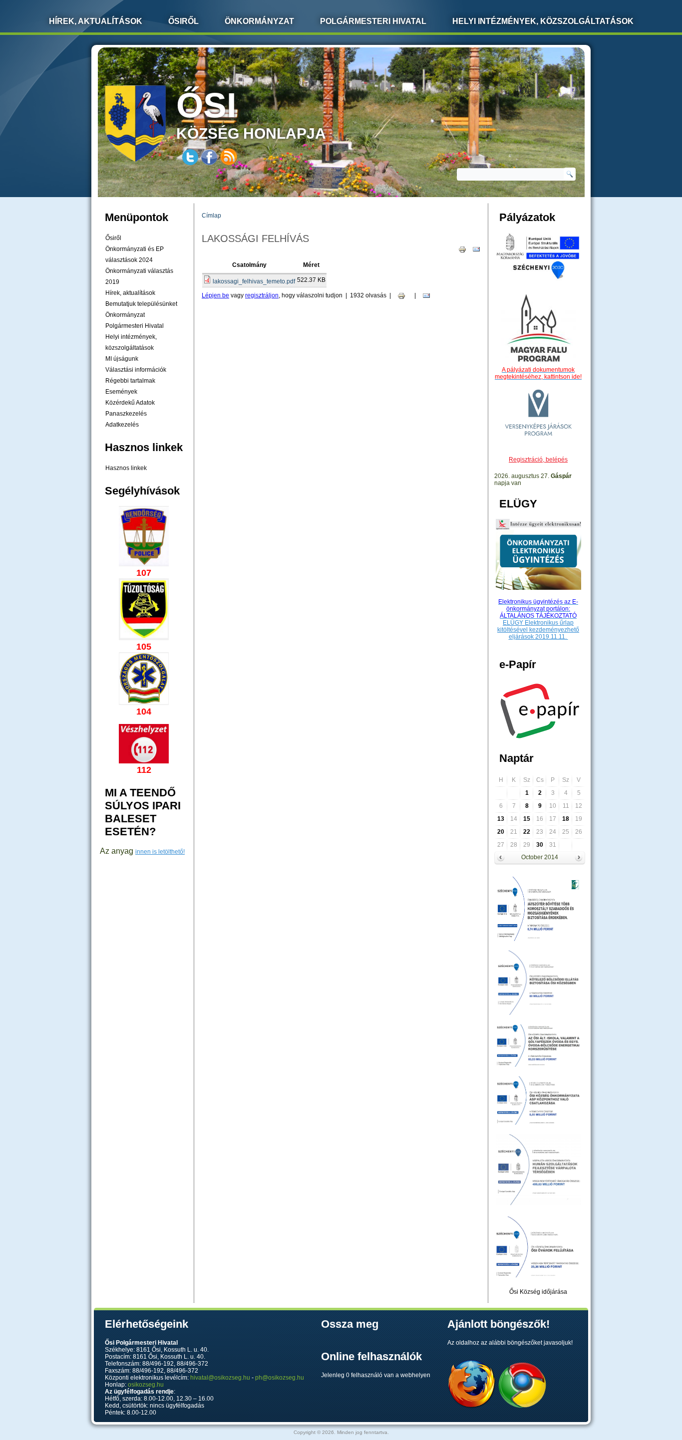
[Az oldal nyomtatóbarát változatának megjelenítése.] (462, 248)
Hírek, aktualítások (130, 292)
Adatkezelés (122, 424)
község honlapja (251, 114)
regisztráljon (262, 295)
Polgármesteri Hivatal (373, 21)
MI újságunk (121, 358)
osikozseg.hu (146, 1384)
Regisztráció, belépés (538, 459)
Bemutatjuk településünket (141, 303)
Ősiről (183, 21)
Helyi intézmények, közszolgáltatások (543, 21)
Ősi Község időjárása (538, 1291)
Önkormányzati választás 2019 (139, 276)
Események (121, 391)
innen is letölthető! (160, 851)
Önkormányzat (259, 21)
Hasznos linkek (126, 468)
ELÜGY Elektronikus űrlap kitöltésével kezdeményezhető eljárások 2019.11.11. (538, 629)
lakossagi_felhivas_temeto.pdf (254, 281)
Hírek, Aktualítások (95, 21)
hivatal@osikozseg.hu (220, 1377)
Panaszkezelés (126, 413)
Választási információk (135, 369)
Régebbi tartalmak (130, 380)
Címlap (211, 215)
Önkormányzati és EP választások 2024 (134, 254)
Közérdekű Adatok (130, 402)
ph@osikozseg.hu (279, 1377)
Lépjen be (215, 295)
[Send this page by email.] (476, 248)
